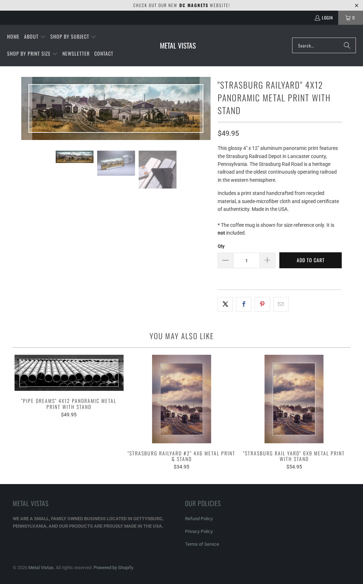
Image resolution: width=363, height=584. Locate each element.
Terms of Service (202, 544)
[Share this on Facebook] (243, 304)
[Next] (205, 108)
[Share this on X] (225, 304)
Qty (221, 246)
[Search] (347, 45)
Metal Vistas (41, 567)
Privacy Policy (199, 531)
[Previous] (26, 108)
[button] (35, 36)
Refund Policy (199, 518)
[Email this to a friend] (281, 304)
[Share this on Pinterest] (262, 304)
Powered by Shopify (113, 567)
